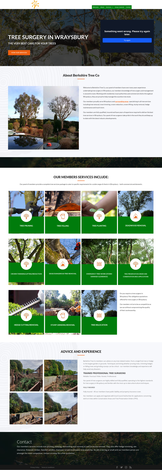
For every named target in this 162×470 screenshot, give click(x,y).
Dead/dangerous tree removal (62, 274)
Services (108, 7)
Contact (128, 7)
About (102, 7)
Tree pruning (26, 226)
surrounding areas (121, 101)
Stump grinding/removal (63, 325)
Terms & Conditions (48, 467)
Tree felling (63, 226)
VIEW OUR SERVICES (19, 52)
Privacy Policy (34, 467)
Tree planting (99, 226)
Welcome (96, 7)
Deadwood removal (135, 225)
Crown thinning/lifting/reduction (26, 274)
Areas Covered (119, 7)
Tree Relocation (99, 325)
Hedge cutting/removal (26, 325)
